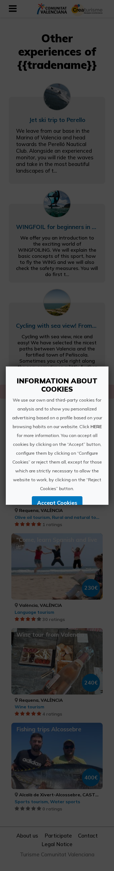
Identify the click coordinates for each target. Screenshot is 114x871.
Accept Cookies (57, 502)
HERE (96, 426)
